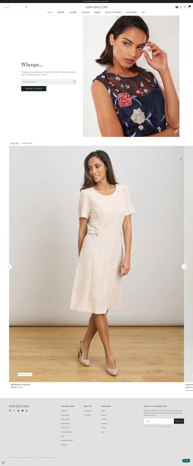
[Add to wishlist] (181, 159)
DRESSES (61, 12)
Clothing (103, 419)
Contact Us (64, 411)
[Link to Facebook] (10, 410)
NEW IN (50, 12)
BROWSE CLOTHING (34, 89)
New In (103, 411)
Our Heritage (87, 411)
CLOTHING (72, 12)
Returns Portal (65, 428)
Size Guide (64, 445)
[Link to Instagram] (18, 410)
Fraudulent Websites (67, 440)
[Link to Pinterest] (23, 410)
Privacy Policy (65, 415)
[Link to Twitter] (14, 410)
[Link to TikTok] (27, 410)
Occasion (104, 423)
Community (87, 415)
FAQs (62, 436)
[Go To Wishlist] (185, 7)
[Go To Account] (181, 7)
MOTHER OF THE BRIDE (113, 12)
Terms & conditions (66, 432)
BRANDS (97, 12)
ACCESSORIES (131, 12)
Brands (103, 428)
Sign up (179, 421)
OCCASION (85, 12)
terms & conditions (165, 426)
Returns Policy (65, 423)
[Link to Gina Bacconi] (96, 7)
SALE (143, 12)
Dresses (103, 415)
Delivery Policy (65, 419)
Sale (102, 432)
